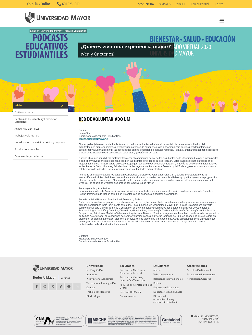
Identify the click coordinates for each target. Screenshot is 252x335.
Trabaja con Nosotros (98, 291)
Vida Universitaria (163, 274)
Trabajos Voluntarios (27, 135)
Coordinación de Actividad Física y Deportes (40, 142)
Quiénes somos (24, 112)
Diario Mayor (93, 296)
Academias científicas (27, 128)
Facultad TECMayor (130, 292)
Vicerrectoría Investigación (101, 283)
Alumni (157, 270)
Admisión (91, 274)
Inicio (18, 105)
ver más (65, 277)
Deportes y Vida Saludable (167, 291)
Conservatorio (127, 296)
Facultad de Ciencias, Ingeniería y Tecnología (132, 279)
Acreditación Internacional (201, 274)
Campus (90, 287)
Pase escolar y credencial (29, 156)
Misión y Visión (94, 270)
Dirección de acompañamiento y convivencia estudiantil (165, 299)
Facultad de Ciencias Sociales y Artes (136, 286)
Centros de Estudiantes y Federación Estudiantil (36, 120)
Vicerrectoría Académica (99, 278)
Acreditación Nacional (199, 270)
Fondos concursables (27, 149)
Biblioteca (158, 283)
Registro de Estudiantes (166, 287)
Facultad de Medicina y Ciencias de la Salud (132, 271)
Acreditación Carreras (199, 278)
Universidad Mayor (51, 31)
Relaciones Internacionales (168, 278)
